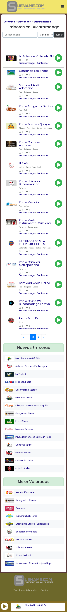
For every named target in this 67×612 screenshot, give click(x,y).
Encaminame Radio (26, 531)
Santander (42, 63)
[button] (4, 606)
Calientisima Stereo (26, 389)
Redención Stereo (25, 492)
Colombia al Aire (24, 460)
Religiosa (27, 92)
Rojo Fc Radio (22, 468)
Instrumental (33, 227)
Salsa (39, 128)
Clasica (22, 128)
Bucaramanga (27, 63)
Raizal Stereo (22, 421)
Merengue (48, 128)
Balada (31, 248)
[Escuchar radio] (58, 58)
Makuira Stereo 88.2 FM (35, 605)
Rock (34, 128)
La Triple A (20, 374)
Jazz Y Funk (31, 167)
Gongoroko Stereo (25, 413)
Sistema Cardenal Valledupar (31, 366)
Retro (21, 322)
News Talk (23, 110)
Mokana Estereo (24, 429)
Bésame (20, 508)
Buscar (58, 34)
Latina (21, 167)
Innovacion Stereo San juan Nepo (33, 436)
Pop (20, 92)
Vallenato (23, 248)
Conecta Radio (23, 444)
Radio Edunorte (23, 539)
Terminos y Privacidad (25, 590)
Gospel (35, 92)
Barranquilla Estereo (26, 516)
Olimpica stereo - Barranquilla (31, 405)
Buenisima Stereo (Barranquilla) (32, 523)
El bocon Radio (23, 381)
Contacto (46, 590)
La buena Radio (23, 397)
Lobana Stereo (23, 452)
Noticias (27, 206)
